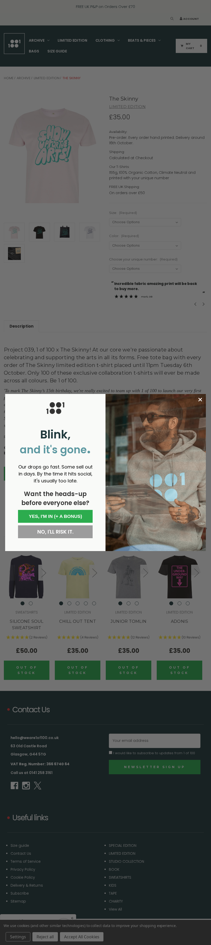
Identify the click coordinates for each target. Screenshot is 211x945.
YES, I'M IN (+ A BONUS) (55, 516)
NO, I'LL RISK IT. (55, 531)
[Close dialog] (200, 399)
